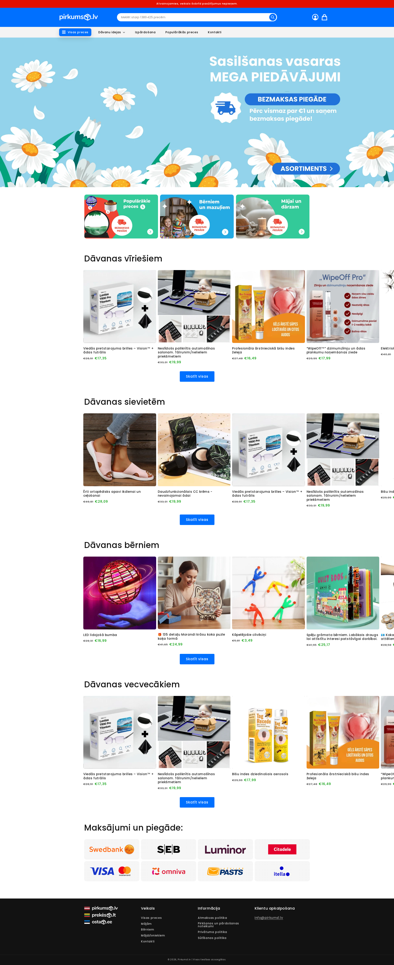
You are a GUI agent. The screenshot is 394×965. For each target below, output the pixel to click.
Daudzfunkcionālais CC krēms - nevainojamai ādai (185, 494)
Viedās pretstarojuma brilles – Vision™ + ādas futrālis (118, 350)
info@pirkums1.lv (269, 917)
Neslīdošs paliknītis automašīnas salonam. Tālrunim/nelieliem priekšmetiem (186, 352)
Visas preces (151, 918)
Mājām (146, 924)
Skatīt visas (197, 376)
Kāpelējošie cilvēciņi (249, 635)
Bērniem (147, 929)
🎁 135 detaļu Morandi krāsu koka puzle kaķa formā (191, 637)
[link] (111, 849)
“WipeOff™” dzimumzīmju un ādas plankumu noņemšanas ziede (336, 350)
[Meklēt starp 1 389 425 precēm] (272, 17)
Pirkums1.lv (184, 959)
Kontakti (148, 941)
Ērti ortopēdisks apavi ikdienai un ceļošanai (112, 494)
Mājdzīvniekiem (153, 935)
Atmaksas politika (212, 918)
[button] (75, 32)
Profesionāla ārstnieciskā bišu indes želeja (263, 350)
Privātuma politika (212, 932)
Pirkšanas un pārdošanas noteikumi (218, 924)
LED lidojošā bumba (100, 635)
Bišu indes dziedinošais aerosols (260, 774)
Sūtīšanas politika (212, 938)
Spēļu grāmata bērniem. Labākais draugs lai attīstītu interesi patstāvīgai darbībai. (342, 637)
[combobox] (197, 17)
